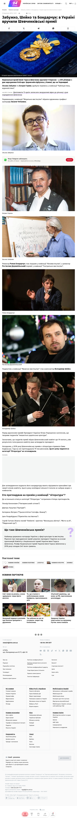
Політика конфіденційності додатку (37, 667)
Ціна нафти (9, 715)
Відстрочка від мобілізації (61, 701)
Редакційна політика (9, 666)
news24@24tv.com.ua (10, 643)
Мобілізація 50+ (57, 693)
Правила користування (9, 678)
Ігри (53, 675)
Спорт (31, 734)
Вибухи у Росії (33, 704)
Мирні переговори (35, 696)
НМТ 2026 (56, 722)
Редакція (5, 663)
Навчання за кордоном (60, 727)
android (10, 797)
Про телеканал (7, 669)
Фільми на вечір (34, 720)
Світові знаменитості (45, 3)
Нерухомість (10, 734)
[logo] (15, 3)
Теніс (30, 742)
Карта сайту (55, 672)
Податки (8, 725)
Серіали (31, 725)
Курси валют (10, 717)
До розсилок (64, 758)
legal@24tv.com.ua (27, 789)
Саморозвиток (57, 725)
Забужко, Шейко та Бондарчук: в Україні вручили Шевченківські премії (41, 10)
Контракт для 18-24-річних (61, 699)
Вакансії (54, 663)
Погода (8, 704)
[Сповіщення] (75, 3)
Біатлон (31, 744)
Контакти (54, 660)
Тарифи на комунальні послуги (15, 723)
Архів (53, 669)
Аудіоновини (10, 701)
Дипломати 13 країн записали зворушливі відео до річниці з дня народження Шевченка (35, 93)
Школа (55, 720)
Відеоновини (10, 699)
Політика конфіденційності (35, 660)
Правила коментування (34, 673)
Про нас (5, 660)
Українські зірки (29, 3)
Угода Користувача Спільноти (35, 670)
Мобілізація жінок (58, 696)
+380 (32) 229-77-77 (16, 787)
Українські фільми (35, 717)
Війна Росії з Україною (37, 689)
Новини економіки (12, 713)
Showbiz (4, 10)
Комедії (31, 723)
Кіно (31, 713)
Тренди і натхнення (12, 742)
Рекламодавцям (7, 675)
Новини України (11, 693)
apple (20, 797)
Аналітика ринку (11, 736)
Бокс (30, 736)
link (40, 650)
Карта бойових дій (35, 693)
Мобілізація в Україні (61, 689)
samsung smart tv (42, 797)
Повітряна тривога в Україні (38, 699)
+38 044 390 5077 (45, 643)
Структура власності (57, 666)
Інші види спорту (34, 747)
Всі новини (10, 689)
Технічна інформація (33, 676)
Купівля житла (10, 739)
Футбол (31, 739)
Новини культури (14, 10)
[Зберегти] (68, 28)
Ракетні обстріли (34, 691)
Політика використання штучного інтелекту (37, 663)
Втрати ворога (33, 706)
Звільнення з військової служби (63, 691)
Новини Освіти (58, 713)
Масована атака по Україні (37, 701)
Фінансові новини (11, 720)
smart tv (31, 797)
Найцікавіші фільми (35, 715)
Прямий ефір (10, 696)
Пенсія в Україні (11, 728)
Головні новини (11, 691)
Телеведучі (6, 672)
